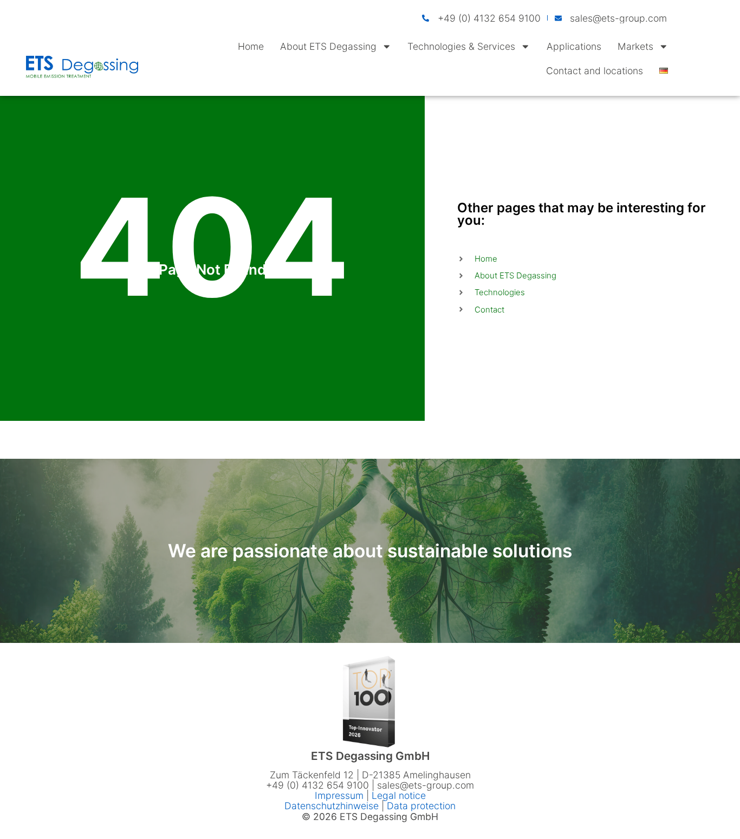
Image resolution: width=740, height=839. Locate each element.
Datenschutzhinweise (331, 805)
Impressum (340, 795)
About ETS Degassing (328, 46)
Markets (635, 46)
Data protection (421, 805)
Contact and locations (594, 70)
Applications (574, 46)
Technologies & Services (461, 46)
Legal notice (399, 795)
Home (251, 46)
